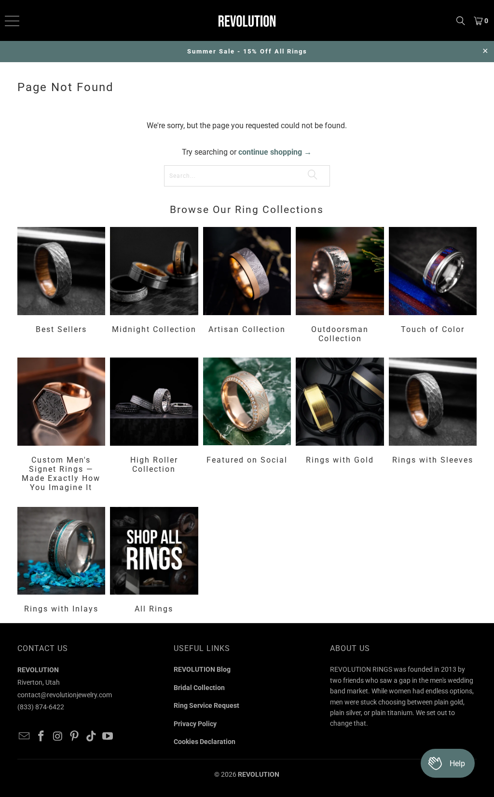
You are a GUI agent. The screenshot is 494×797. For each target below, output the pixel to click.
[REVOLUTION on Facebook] (41, 737)
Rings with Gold (340, 426)
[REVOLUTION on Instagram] (58, 737)
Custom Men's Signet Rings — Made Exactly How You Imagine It (61, 426)
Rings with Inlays (61, 561)
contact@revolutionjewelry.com (64, 695)
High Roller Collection (154, 426)
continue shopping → (275, 152)
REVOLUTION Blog (202, 669)
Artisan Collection (247, 286)
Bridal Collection (199, 687)
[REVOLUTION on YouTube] (108, 737)
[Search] (461, 20)
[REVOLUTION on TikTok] (91, 737)
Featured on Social (247, 426)
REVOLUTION (258, 774)
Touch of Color (433, 286)
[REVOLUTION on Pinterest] (75, 737)
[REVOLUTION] (247, 20)
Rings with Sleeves (433, 426)
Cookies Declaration (204, 741)
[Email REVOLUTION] (24, 737)
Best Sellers (61, 286)
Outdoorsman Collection (340, 286)
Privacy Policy (195, 724)
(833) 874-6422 (40, 707)
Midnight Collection (154, 286)
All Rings (154, 561)
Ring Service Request (206, 705)
